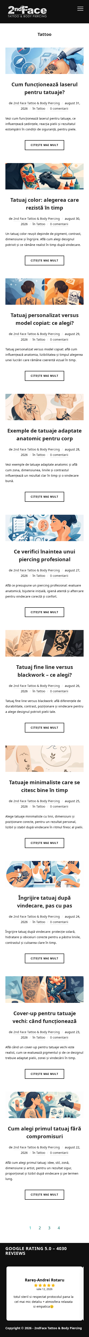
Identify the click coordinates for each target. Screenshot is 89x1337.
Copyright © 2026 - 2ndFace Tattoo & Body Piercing (43, 1328)
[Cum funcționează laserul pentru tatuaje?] (44, 50)
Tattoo (40, 108)
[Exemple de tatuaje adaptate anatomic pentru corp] (44, 396)
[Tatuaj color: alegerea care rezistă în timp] (44, 166)
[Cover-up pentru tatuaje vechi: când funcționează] (44, 979)
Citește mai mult (44, 145)
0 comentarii (59, 108)
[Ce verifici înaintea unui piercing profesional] (44, 517)
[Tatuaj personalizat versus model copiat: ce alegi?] (44, 281)
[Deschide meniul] (80, 8)
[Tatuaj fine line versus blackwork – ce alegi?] (44, 633)
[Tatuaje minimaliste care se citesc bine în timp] (44, 748)
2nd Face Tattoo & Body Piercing (36, 103)
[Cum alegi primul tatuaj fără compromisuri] (44, 1094)
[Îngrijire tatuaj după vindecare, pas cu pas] (44, 864)
